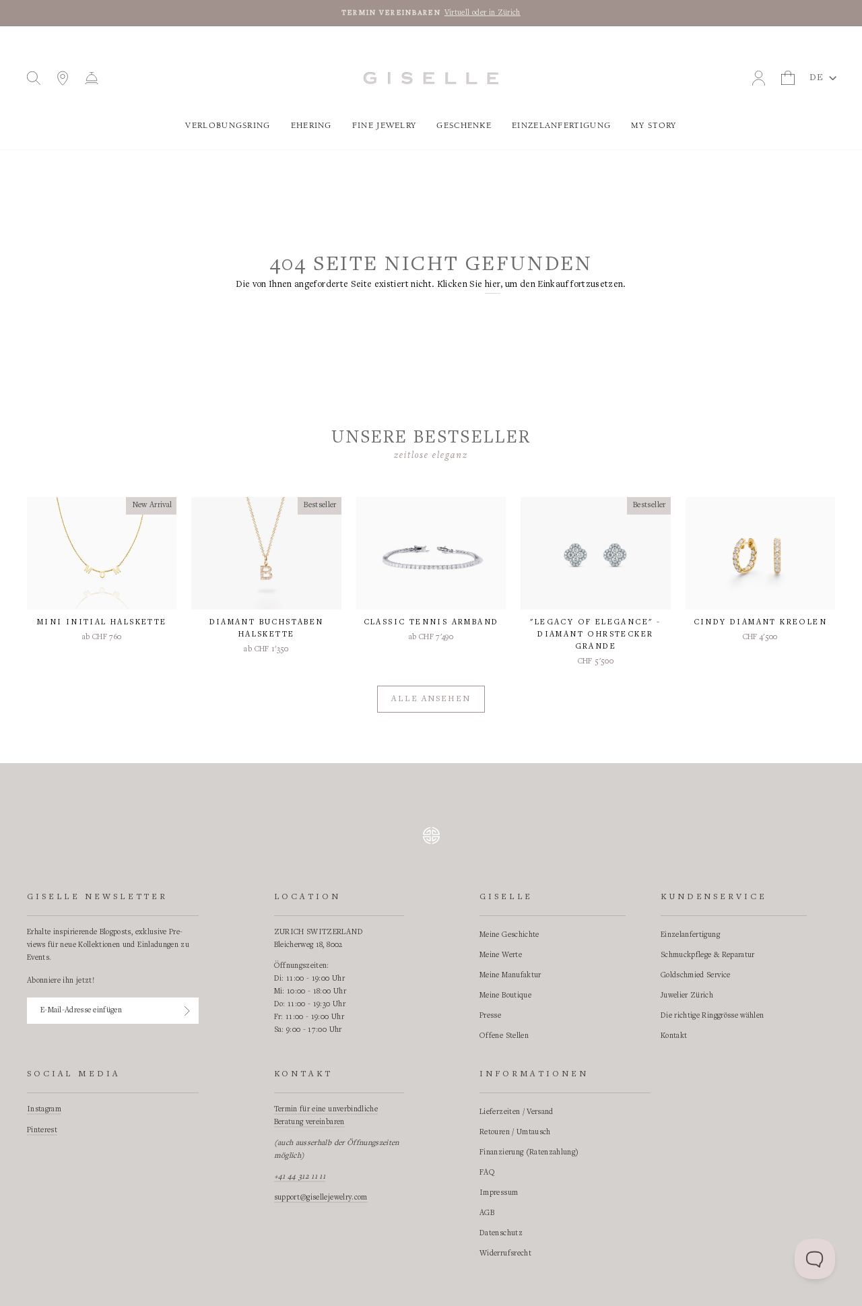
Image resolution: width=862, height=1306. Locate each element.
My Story (653, 126)
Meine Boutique (505, 995)
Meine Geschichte (509, 935)
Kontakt (674, 1036)
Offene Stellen (504, 1036)
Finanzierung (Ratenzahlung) (528, 1152)
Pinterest (42, 1130)
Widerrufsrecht (505, 1253)
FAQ (487, 1173)
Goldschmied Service (696, 975)
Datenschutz (501, 1233)
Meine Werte (500, 955)
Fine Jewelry (384, 126)
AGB (486, 1213)
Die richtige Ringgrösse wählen (712, 1016)
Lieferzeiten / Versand (516, 1112)
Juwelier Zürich (687, 995)
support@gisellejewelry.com (321, 1198)
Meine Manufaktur (510, 975)
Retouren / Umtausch (515, 1132)
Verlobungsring (227, 126)
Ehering (311, 126)
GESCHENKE (464, 126)
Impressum (498, 1193)
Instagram (44, 1109)
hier (492, 285)
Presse (490, 1016)
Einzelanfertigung (561, 126)
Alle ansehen (431, 699)
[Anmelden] (187, 1011)
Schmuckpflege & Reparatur (708, 955)
